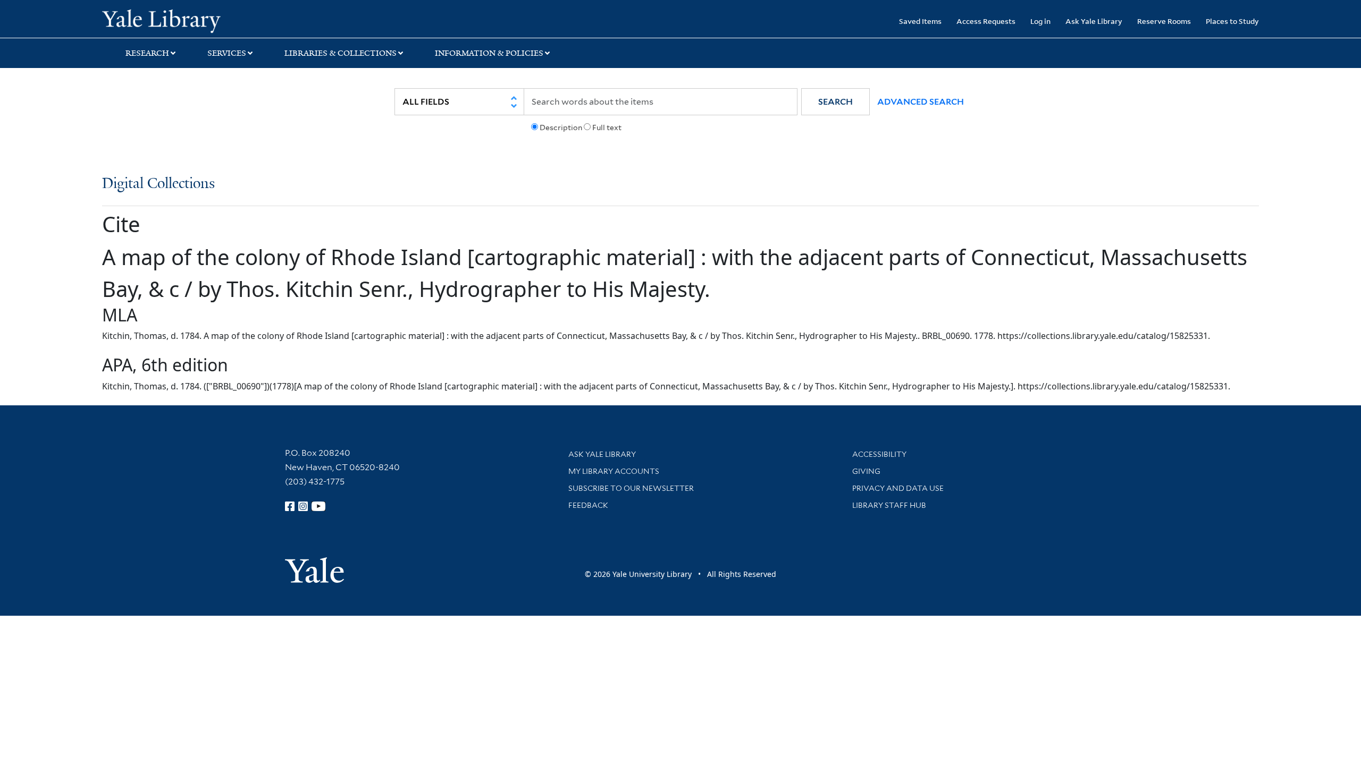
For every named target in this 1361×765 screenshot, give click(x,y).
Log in (1040, 21)
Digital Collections (158, 184)
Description (561, 127)
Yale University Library (188, 20)
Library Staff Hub (889, 505)
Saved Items (920, 21)
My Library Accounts (613, 471)
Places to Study (1232, 21)
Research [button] (147, 53)
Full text (606, 127)
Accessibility (879, 454)
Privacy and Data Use (898, 488)
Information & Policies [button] (489, 53)
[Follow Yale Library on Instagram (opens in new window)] (303, 506)
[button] (835, 101)
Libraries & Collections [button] (340, 53)
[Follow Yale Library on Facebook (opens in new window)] (290, 506)
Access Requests (985, 21)
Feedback (588, 505)
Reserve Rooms (1164, 21)
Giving (866, 471)
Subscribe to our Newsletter (631, 488)
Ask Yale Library (1093, 21)
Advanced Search (920, 102)
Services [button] (226, 53)
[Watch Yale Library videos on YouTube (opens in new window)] (318, 506)
